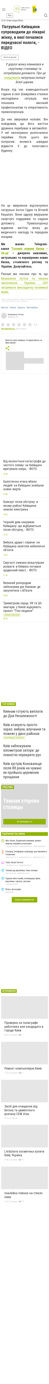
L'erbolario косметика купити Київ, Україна (24, 1153)
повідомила (12, 78)
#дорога (21, 307)
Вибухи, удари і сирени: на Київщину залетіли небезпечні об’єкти (24, 546)
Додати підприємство (24, 899)
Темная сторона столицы (21, 804)
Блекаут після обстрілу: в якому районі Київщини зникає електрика (20, 505)
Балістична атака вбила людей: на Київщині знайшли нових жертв (23, 485)
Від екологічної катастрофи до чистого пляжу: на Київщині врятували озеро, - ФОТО (24, 465)
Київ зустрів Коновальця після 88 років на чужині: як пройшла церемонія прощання (22, 770)
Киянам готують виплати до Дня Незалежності (23, 713)
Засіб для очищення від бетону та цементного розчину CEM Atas (20, 1110)
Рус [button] (9, 15)
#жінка (13, 307)
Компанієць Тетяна (16, 314)
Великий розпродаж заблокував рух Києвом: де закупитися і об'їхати (21, 586)
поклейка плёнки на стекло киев (23, 1195)
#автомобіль (32, 307)
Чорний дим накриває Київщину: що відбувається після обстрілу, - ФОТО (22, 526)
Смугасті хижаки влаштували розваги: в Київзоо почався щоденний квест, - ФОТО (23, 566)
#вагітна (4, 307)
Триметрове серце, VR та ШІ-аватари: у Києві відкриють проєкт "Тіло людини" (22, 607)
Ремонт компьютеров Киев (23, 1068)
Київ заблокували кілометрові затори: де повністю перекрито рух (22, 750)
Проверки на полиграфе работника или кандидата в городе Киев (23, 1026)
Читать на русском (9, 57)
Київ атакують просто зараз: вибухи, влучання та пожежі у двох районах (24, 729)
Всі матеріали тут (24, 821)
